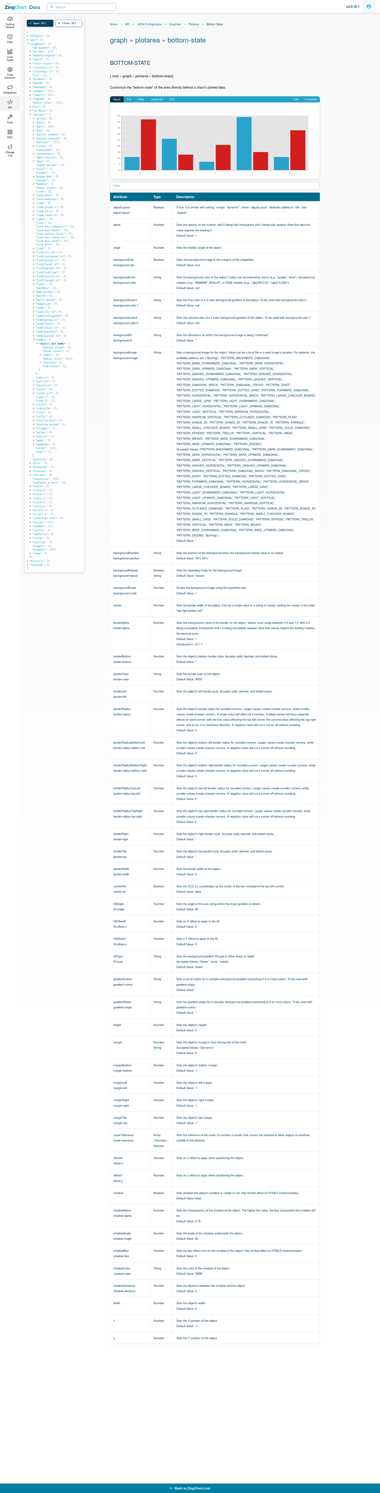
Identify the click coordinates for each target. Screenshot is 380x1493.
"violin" (41, 436)
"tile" (40, 412)
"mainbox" (42, 287)
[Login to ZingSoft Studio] (368, 6)
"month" (41, 295)
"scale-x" (39, 502)
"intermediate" (46, 199)
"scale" (41, 389)
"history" (36, 561)
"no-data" (39, 110)
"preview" (39, 471)
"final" (41, 168)
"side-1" (41, 397)
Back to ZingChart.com (192, 1488)
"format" (41, 172)
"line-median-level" (50, 233)
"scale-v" (39, 498)
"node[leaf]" (44, 323)
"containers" (44, 153)
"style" (41, 404)
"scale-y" (39, 506)
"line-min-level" (48, 240)
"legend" (38, 98)
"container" (44, 149)
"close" (41, 146)
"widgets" (39, 549)
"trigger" (42, 428)
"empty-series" (46, 165)
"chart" (37, 59)
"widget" (38, 546)
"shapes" (38, 526)
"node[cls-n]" (45, 311)
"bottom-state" (53, 347)
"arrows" (38, 51)
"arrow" (41, 118)
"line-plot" (44, 244)
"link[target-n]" (48, 280)
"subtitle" (43, 408)
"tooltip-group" (47, 424)
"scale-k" (39, 490)
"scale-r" (39, 494)
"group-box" (44, 176)
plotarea (194, 24)
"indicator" (44, 195)
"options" (39, 114)
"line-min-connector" (51, 237)
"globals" (36, 35)
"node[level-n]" (47, 327)
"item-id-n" (44, 211)
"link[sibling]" (47, 272)
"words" (41, 448)
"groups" (41, 180)
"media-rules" (42, 102)
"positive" (43, 385)
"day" (39, 161)
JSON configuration (149, 24)
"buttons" (42, 142)
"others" (41, 377)
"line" (40, 222)
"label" (41, 219)
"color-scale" (42, 63)
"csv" (36, 75)
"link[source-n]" (48, 276)
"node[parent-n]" (48, 335)
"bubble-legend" (44, 55)
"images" (38, 91)
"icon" (40, 191)
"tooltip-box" (45, 420)
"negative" (43, 303)
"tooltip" (49, 362)
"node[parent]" (46, 331)
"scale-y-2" (44, 393)
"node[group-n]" (47, 319)
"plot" (37, 463)
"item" (40, 203)
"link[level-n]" (47, 264)
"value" (41, 432)
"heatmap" (39, 87)
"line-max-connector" (51, 226)
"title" (41, 416)
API (127, 24)
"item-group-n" (46, 207)
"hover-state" (45, 187)
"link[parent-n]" (48, 268)
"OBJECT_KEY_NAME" (52, 343)
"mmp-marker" (44, 291)
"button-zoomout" (48, 138)
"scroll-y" (40, 514)
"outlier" (42, 381)
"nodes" (41, 339)
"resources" (40, 478)
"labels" (38, 95)
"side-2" (41, 400)
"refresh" (39, 475)
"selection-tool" (44, 518)
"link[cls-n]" (45, 252)
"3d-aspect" (40, 47)
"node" (40, 307)
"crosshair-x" (42, 67)
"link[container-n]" (50, 256)
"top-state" (51, 366)
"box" (39, 130)
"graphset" (37, 44)
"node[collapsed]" (48, 315)
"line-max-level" (48, 230)
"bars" (40, 126)
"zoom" (37, 553)
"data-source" (45, 157)
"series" (38, 522)
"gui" (33, 39)
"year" (40, 451)
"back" (40, 122)
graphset (175, 24)
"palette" (39, 459)
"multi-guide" (45, 299)
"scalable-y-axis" (45, 482)
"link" (40, 248)
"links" (41, 284)
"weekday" (42, 444)
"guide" (37, 82)
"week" (40, 440)
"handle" (41, 183)
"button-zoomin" (47, 134)
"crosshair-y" (42, 71)
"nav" (36, 106)
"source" (38, 530)
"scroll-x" (40, 510)
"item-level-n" (46, 215)
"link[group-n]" (47, 260)
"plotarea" (40, 467)
